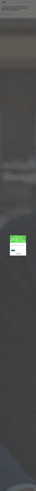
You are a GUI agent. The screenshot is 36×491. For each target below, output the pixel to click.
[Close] (25, 236)
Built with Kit (18, 253)
